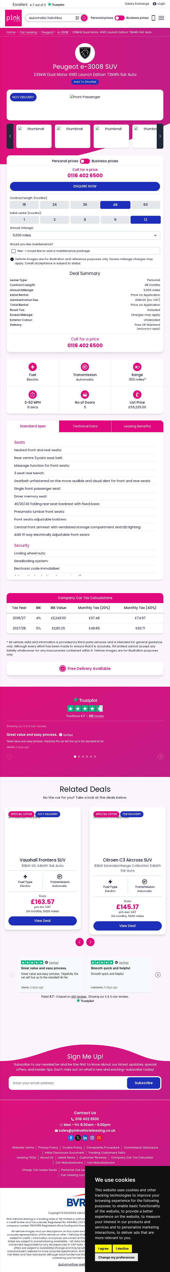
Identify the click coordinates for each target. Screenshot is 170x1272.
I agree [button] (103, 1248)
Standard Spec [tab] (33, 426)
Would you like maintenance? (31, 244)
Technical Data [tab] (85, 426)
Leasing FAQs (26, 1157)
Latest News (66, 1157)
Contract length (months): (29, 198)
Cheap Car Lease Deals (39, 1170)
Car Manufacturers (69, 1162)
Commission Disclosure (141, 1147)
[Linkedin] (85, 1138)
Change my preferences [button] (116, 1257)
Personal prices (102, 18)
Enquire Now (85, 186)
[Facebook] (71, 1138)
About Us (46, 1157)
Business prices (137, 18)
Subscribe (144, 1083)
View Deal (42, 920)
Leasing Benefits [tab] (137, 426)
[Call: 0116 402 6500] (153, 18)
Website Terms (23, 1147)
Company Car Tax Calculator (132, 1157)
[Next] (90, 942)
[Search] (84, 18)
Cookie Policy (72, 1147)
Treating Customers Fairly (106, 1153)
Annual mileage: (22, 228)
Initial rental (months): (26, 213)
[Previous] (79, 942)
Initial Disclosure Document (64, 1153)
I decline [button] (122, 1248)
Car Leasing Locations (77, 1175)
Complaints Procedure (103, 1147)
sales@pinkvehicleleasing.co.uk (87, 1130)
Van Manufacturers (101, 1162)
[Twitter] (78, 1138)
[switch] (120, 18)
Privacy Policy (48, 1147)
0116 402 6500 (85, 175)
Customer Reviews (93, 1157)
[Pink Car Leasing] (13, 18)
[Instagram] (92, 1138)
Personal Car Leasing (76, 1170)
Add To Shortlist (85, 82)
